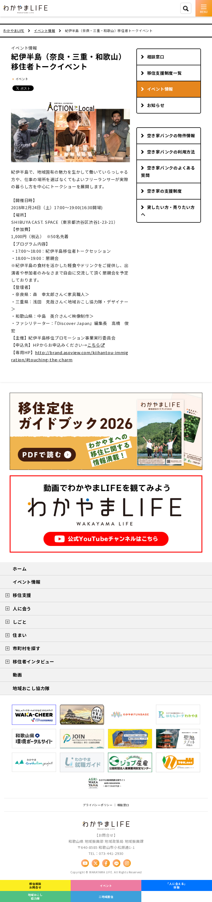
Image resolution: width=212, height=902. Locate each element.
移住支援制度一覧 (164, 73)
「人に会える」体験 (176, 885)
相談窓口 (156, 57)
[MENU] (203, 8)
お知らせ (156, 105)
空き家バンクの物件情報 (171, 135)
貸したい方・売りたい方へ (168, 210)
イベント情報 (160, 89)
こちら (93, 345)
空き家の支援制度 (164, 191)
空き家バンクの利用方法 (171, 152)
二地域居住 (106, 897)
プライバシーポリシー (98, 805)
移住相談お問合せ (35, 885)
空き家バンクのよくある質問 (168, 171)
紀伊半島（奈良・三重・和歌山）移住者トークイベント (68, 61)
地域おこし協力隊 (35, 896)
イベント (106, 886)
